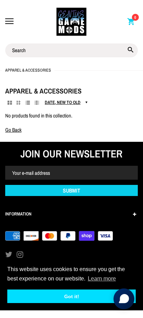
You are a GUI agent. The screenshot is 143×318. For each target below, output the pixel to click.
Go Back (13, 129)
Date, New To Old (63, 102)
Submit (71, 190)
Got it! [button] (71, 296)
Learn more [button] (102, 279)
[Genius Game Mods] (71, 21)
